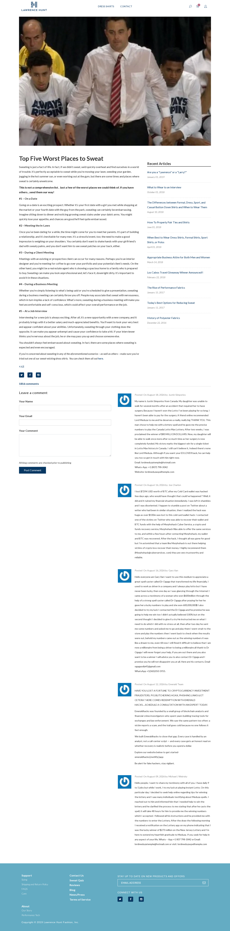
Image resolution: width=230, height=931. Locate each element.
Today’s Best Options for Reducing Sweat (171, 302)
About (25, 906)
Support (27, 875)
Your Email (25, 416)
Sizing (24, 879)
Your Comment (28, 430)
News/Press (77, 894)
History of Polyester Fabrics (163, 317)
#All (21, 366)
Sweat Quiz (77, 880)
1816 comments (29, 383)
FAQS (24, 888)
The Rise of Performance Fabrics (166, 287)
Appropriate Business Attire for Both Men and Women (178, 257)
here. (101, 358)
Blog (72, 889)
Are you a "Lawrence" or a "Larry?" (167, 172)
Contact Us (77, 875)
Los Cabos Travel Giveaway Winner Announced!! (175, 272)
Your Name (26, 401)
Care (24, 893)
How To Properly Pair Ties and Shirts (168, 222)
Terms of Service (80, 899)
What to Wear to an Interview (164, 187)
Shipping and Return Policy (35, 884)
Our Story (27, 910)
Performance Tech (31, 915)
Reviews (75, 885)
